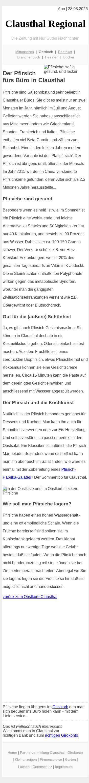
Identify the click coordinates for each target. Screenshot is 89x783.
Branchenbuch (28, 57)
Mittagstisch (24, 52)
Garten (70, 759)
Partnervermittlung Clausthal (42, 753)
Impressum (64, 767)
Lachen (24, 767)
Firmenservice (51, 759)
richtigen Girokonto (61, 735)
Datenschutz (42, 767)
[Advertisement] (44, 652)
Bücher (68, 57)
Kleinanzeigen (26, 759)
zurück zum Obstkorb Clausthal (30, 597)
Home (12, 753)
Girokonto (75, 753)
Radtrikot (65, 52)
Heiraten (51, 57)
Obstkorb (60, 707)
